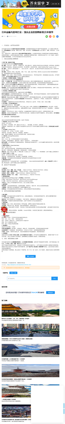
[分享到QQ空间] (54, 36)
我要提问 (50, 292)
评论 (54, 278)
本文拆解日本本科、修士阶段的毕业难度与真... (13, 421)
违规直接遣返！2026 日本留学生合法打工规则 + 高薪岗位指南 (17, 339)
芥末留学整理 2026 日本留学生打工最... (11, 340)
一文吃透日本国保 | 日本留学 (9, 399)
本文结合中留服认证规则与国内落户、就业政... (13, 360)
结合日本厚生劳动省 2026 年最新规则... (11, 401)
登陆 (12, 273)
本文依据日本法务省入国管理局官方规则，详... (13, 320)
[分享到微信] (47, 36)
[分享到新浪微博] (50, 36)
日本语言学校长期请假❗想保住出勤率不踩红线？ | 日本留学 (17, 379)
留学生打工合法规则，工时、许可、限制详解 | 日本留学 (15, 318)
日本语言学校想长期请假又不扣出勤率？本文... (13, 381)
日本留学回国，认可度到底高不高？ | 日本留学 (13, 359)
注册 (15, 273)
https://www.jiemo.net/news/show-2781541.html (19, 264)
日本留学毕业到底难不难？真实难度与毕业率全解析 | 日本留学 (17, 419)
